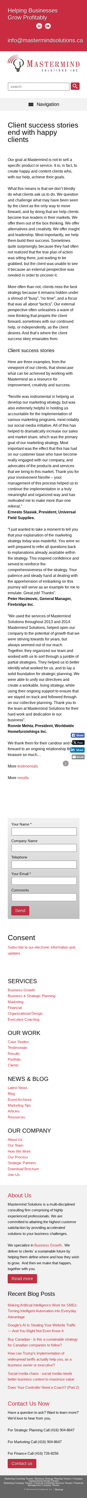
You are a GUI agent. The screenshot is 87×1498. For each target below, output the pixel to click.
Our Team (15, 1145)
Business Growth (21, 990)
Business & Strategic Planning (31, 996)
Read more (22, 1278)
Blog (11, 1093)
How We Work (19, 1151)
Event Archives (20, 1100)
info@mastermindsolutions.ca (45, 40)
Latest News (18, 1088)
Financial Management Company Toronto (55, 1484)
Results (14, 1054)
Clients (13, 1065)
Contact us (22, 1463)
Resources (16, 1117)
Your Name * (21, 824)
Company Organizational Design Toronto (55, 1480)
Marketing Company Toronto (18, 1483)
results (23, 778)
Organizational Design (25, 1013)
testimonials (27, 766)
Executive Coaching (23, 1019)
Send (20, 910)
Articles (14, 1111)
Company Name (24, 841)
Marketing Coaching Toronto (19, 1479)
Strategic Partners (22, 1163)
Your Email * (21, 874)
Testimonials (17, 1048)
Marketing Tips (19, 1105)
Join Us (14, 1175)
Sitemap (59, 1489)
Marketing (15, 1002)
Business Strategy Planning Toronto (53, 1479)
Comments (20, 890)
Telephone (19, 857)
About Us (15, 1139)
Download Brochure (23, 1169)
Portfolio (14, 1059)
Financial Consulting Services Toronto (53, 1483)
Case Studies (18, 1042)
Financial (15, 1008)
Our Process (18, 1157)
